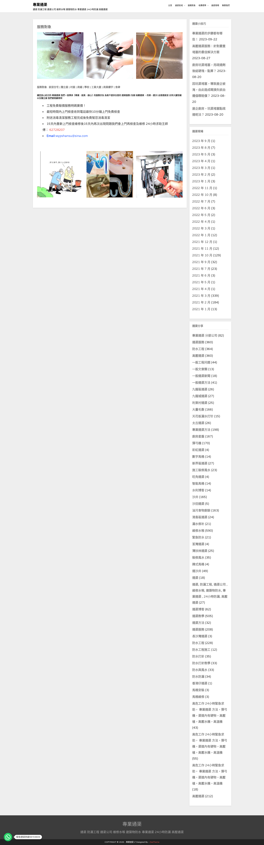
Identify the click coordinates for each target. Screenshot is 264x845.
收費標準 (202, 5)
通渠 (195, 578)
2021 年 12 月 (202, 242)
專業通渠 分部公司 (204, 335)
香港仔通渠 (199, 683)
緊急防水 (198, 537)
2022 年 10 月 (202, 195)
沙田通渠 (198, 504)
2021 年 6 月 (201, 275)
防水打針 (198, 656)
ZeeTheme (154, 842)
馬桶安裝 (198, 690)
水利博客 (198, 490)
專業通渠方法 (201, 430)
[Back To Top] (259, 840)
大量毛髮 (198, 409)
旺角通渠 (198, 477)
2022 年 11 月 (202, 188)
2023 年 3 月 (201, 168)
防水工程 (198, 349)
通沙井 (196, 571)
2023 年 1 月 (201, 181)
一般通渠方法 (201, 382)
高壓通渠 (198, 356)
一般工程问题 (201, 362)
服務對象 (192, 5)
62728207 (57, 130)
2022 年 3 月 (201, 228)
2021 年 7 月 (201, 269)
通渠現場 (215, 5)
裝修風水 (198, 557)
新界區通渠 (199, 463)
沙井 (195, 497)
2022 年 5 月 (201, 215)
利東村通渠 (199, 403)
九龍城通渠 (199, 396)
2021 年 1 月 (201, 309)
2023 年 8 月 (201, 148)
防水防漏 (198, 676)
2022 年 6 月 (201, 208)
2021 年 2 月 (201, 302)
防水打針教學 (201, 663)
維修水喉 (198, 530)
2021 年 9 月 (201, 262)
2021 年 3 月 (201, 296)
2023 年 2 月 (201, 174)
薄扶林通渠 (199, 551)
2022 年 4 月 (201, 222)
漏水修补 (198, 524)
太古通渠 (198, 423)
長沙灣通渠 (199, 636)
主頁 (170, 5)
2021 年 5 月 (201, 282)
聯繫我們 (226, 5)
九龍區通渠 (199, 389)
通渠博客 (198, 609)
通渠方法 (198, 623)
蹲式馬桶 (198, 564)
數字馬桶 (198, 456)
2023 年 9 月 (201, 141)
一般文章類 (199, 369)
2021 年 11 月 (202, 248)
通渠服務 (198, 342)
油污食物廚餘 (201, 510)
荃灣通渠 (198, 544)
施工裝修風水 (201, 470)
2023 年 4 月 (201, 161)
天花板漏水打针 (202, 416)
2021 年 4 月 (201, 289)
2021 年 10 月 (202, 255)
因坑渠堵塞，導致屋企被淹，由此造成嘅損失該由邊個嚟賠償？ (209, 90)
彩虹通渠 (198, 450)
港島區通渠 (199, 517)
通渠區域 (179, 5)
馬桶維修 (198, 697)
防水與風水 (199, 670)
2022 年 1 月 (201, 235)
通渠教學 (198, 616)
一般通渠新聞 (201, 376)
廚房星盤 (198, 436)
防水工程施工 (201, 650)
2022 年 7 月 (201, 201)
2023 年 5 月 (201, 154)
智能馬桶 (198, 483)
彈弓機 (196, 443)
